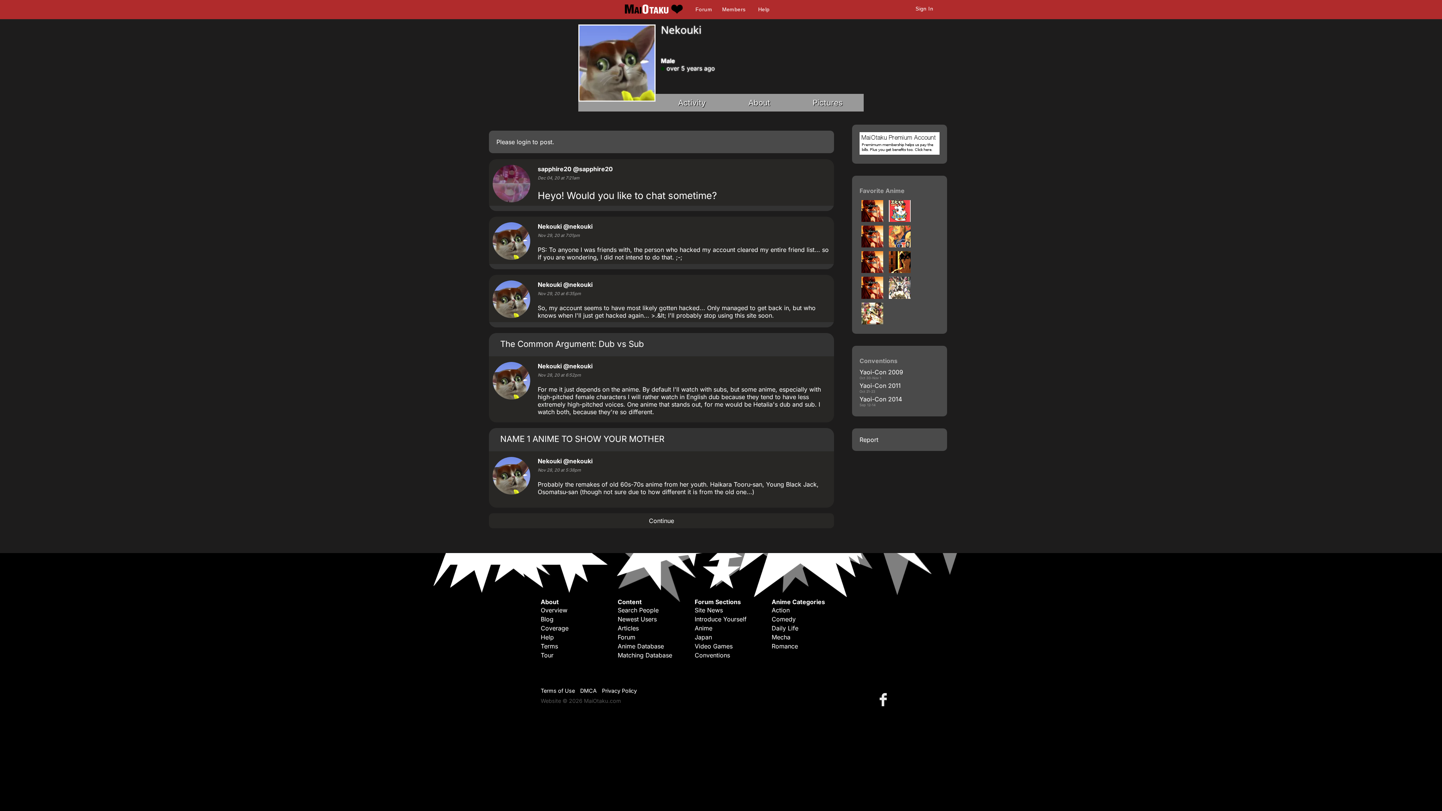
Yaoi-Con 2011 (880, 385)
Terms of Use (558, 690)
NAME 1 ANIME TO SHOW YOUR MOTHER (582, 439)
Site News (709, 610)
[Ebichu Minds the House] (900, 219)
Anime (703, 628)
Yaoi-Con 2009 (881, 372)
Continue (661, 521)
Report (869, 439)
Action (781, 610)
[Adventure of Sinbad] (900, 270)
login (524, 142)
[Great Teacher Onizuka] (900, 245)
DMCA (588, 690)
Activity (692, 102)
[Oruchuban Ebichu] (872, 219)
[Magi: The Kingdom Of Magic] (900, 296)
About (759, 102)
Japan (703, 637)
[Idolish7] (872, 270)
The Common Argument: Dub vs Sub (572, 344)
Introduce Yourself (721, 619)
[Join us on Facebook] (884, 699)
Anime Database (641, 646)
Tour (547, 655)
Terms (549, 646)
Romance (785, 646)
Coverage (555, 628)
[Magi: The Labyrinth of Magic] (872, 296)
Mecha (781, 637)
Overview (554, 610)
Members (734, 9)
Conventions (712, 655)
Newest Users (637, 619)
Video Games (714, 646)
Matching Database (645, 655)
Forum (703, 9)
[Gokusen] (872, 245)
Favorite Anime (882, 190)
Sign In (924, 9)
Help (764, 9)
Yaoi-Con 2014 (881, 399)
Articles (628, 628)
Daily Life (785, 628)
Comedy (784, 619)
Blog (547, 619)
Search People (638, 610)
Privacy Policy (619, 690)
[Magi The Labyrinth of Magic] (872, 322)
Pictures (828, 102)
